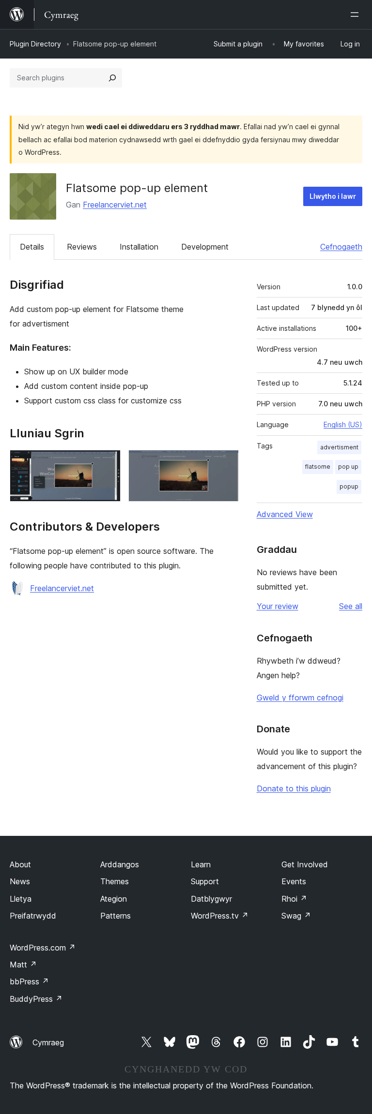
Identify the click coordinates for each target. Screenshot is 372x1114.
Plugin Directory (35, 44)
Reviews (82, 247)
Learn (201, 864)
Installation (139, 247)
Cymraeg (48, 1042)
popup (349, 486)
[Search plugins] (112, 78)
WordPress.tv (219, 916)
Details (32, 247)
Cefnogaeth (341, 247)
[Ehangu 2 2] (226, 463)
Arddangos (119, 864)
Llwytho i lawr (333, 196)
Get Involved (304, 864)
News (20, 881)
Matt (23, 964)
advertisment (339, 447)
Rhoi (294, 899)
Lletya (20, 899)
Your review (277, 606)
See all (350, 606)
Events (293, 881)
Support (205, 881)
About (20, 864)
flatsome (317, 466)
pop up (348, 466)
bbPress (29, 981)
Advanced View (285, 514)
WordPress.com (43, 947)
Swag (296, 916)
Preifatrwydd (33, 916)
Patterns (115, 916)
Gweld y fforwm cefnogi (300, 697)
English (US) (343, 424)
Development (205, 247)
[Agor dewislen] (356, 14)
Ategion (113, 899)
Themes (114, 881)
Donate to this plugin (294, 788)
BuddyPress (36, 999)
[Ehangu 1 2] (107, 463)
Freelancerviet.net (115, 204)
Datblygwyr (211, 899)
